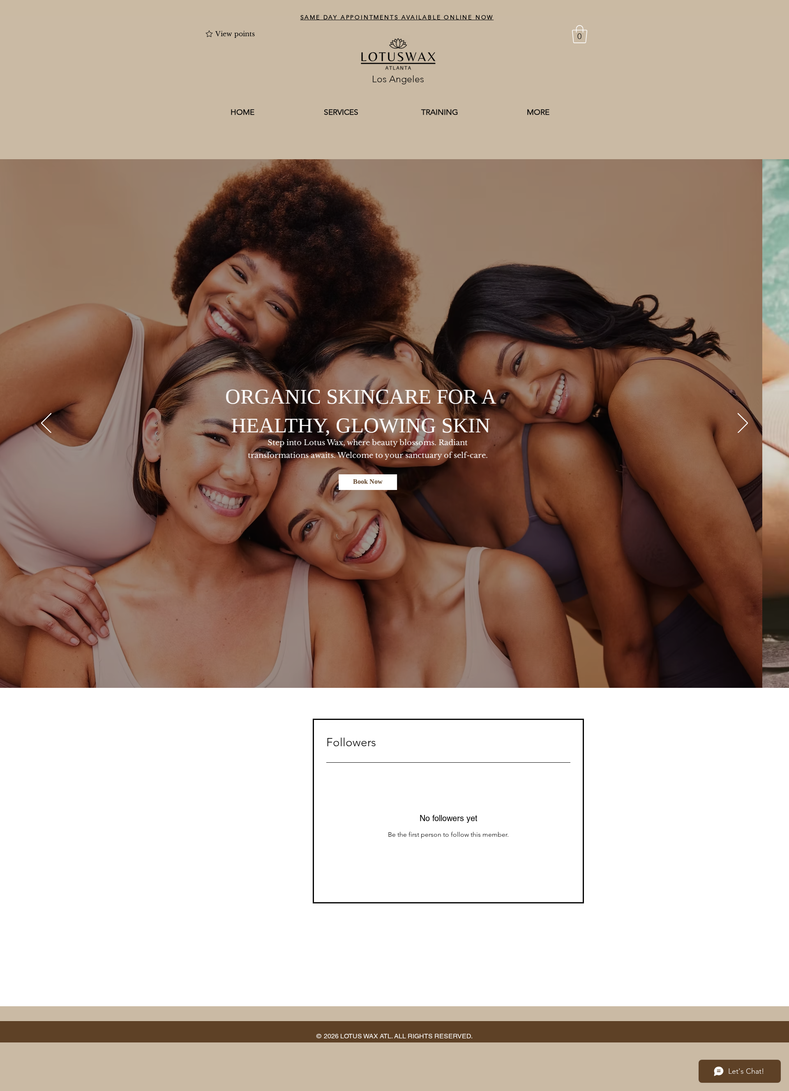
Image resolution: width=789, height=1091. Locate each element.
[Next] (743, 423)
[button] (579, 34)
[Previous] (46, 423)
